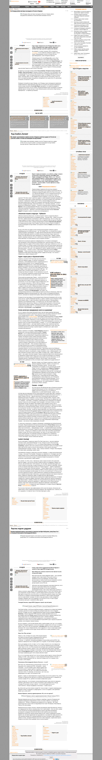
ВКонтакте (57, 759)
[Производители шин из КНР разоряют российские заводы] (74, 300)
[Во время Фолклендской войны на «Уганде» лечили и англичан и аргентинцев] (46, 102)
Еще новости (81, 57)
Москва (69, 6)
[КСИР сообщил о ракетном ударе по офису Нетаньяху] (58, 265)
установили (35, 52)
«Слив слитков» (33, 316)
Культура (63, 6)
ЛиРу (58, 759)
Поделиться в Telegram (11, 65)
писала (27, 484)
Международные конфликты (49, 186)
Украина (27, 6)
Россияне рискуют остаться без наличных (21, 63)
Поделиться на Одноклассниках (11, 57)
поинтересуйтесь (26, 485)
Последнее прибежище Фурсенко (73, 4)
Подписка (32, 3)
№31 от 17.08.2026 (33, 1)
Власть (32, 6)
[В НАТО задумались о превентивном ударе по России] (22, 369)
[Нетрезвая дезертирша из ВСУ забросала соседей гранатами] (74, 231)
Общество (46, 6)
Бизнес (52, 6)
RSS (53, 759)
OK (51, 757)
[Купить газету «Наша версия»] (29, 2)
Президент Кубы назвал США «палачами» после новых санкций (22, 193)
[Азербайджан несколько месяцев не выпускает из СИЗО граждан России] (74, 195)
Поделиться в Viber (11, 62)
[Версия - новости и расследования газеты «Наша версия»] (19, 3)
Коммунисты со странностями (58, 4)
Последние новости (80, 9)
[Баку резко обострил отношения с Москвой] (15, 501)
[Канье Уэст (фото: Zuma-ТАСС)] (58, 635)
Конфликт (39, 6)
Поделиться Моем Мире (11, 52)
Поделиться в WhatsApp (11, 60)
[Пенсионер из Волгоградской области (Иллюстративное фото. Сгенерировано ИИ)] (58, 666)
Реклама (37, 3)
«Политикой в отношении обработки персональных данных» (57, 755)
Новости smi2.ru (73, 63)
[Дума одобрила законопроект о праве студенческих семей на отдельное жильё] (74, 93)
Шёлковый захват (88, 4)
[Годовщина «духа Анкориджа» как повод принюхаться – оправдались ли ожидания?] (46, 733)
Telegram (55, 759)
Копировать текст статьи (11, 68)
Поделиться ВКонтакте (11, 48)
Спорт (57, 6)
